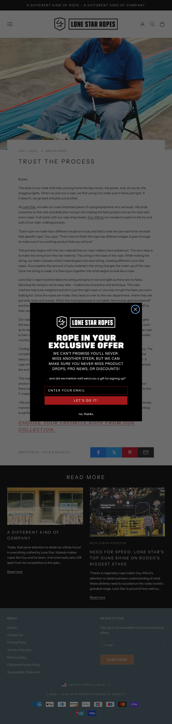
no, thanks (86, 413)
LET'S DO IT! (86, 400)
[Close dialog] (135, 309)
